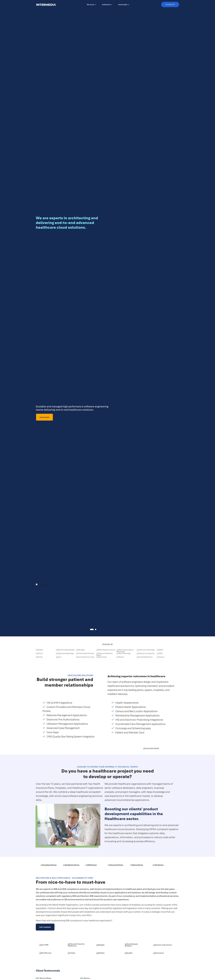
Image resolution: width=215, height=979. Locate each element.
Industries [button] (106, 4)
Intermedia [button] (122, 4)
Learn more (44, 417)
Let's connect (45, 927)
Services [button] (90, 4)
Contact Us (170, 4)
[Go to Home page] (46, 4)
